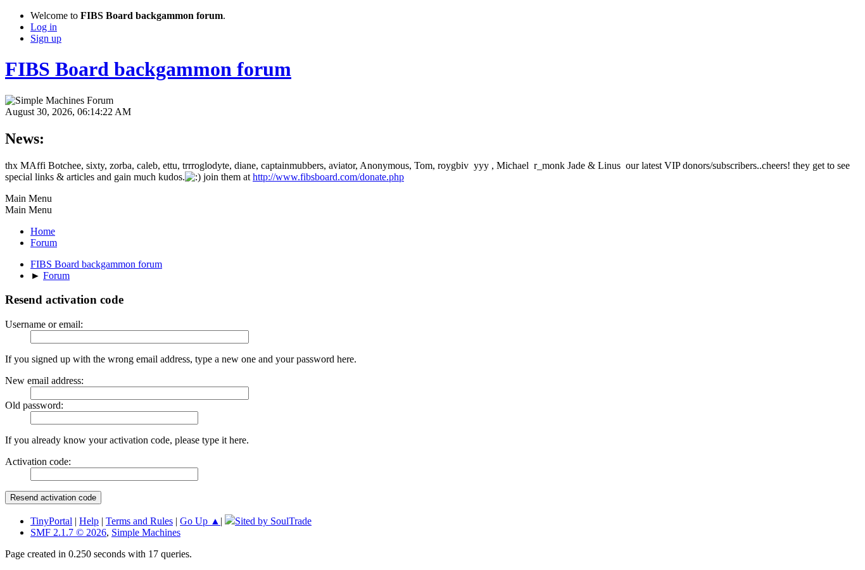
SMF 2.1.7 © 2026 (68, 532)
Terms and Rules (139, 521)
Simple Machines (145, 532)
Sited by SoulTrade (273, 521)
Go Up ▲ (200, 521)
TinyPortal (51, 521)
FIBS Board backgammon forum (148, 69)
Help (89, 521)
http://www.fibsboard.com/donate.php (328, 176)
